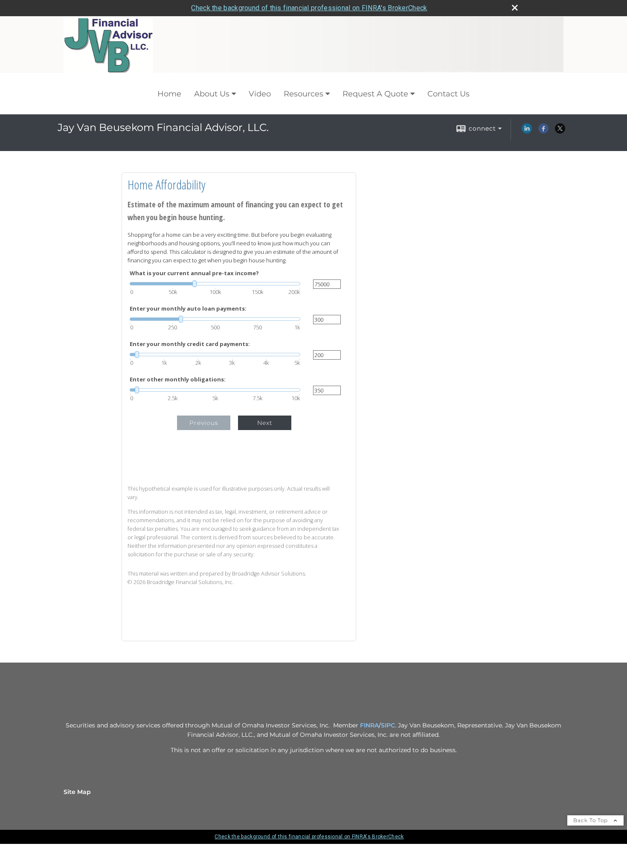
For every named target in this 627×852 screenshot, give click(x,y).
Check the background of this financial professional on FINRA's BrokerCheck (309, 8)
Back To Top (591, 820)
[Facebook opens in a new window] (543, 131)
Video (260, 94)
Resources (303, 94)
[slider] (215, 283)
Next (265, 423)
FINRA (369, 725)
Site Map (77, 792)
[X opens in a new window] (560, 131)
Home (169, 94)
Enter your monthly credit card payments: (190, 344)
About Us (211, 94)
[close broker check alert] (514, 7)
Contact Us (448, 94)
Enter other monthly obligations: (178, 379)
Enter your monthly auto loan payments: (188, 308)
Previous (203, 423)
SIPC (388, 725)
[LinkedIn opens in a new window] (527, 131)
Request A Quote (375, 94)
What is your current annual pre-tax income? (194, 273)
